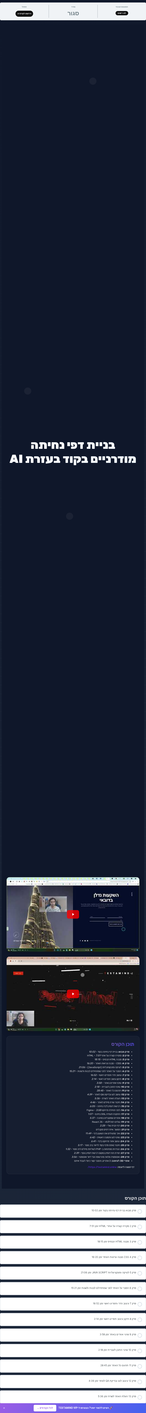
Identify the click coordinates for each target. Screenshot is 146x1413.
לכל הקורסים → (45, 1408)
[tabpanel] (73, 607)
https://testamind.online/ (102, 1167)
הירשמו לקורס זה (24, 13)
